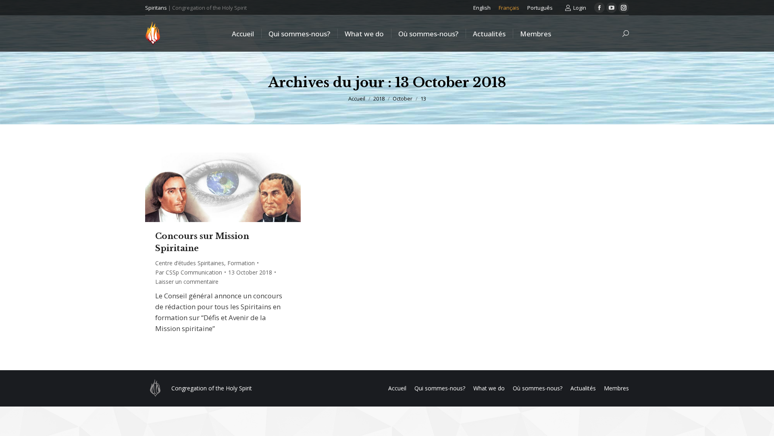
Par (188, 272)
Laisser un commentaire (186, 281)
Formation (241, 263)
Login (579, 7)
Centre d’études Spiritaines (189, 263)
